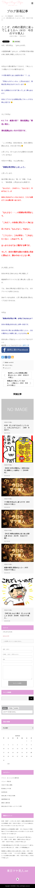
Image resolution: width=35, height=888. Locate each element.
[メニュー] (32, 3)
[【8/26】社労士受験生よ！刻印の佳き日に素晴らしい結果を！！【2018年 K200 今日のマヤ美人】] (17, 448)
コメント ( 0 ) (6, 635)
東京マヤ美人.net (17, 870)
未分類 (3, 792)
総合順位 (16, 708)
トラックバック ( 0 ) (7, 631)
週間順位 (5, 708)
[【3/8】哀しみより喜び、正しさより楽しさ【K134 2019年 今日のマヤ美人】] (17, 591)
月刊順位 (11, 708)
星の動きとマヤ (5, 788)
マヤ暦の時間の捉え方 (7, 845)
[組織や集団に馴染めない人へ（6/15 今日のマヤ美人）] (17, 553)
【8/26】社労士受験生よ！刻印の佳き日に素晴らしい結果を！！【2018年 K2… (17, 470)
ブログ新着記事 (9, 16)
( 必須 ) (6, 649)
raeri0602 (11, 362)
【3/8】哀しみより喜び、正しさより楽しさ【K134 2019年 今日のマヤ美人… (17, 616)
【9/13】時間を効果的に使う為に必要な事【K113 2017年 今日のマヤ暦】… (16, 536)
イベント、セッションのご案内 (9, 778)
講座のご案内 (4, 802)
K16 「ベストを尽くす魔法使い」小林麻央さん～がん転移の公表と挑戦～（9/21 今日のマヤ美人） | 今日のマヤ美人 (17, 855)
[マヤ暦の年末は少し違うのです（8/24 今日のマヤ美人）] (17, 487)
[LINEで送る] (16, 41)
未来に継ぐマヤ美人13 (7, 795)
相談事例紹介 (4, 799)
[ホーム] (2, 16)
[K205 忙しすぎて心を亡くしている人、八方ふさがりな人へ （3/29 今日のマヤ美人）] (17, 409)
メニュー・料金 (5, 781)
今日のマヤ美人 (19, 16)
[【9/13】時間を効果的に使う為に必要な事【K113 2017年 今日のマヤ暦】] (17, 519)
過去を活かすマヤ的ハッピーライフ (10, 806)
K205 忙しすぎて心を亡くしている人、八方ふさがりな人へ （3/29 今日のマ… (16, 428)
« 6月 (8, 763)
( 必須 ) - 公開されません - (11, 654)
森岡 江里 (26, 345)
